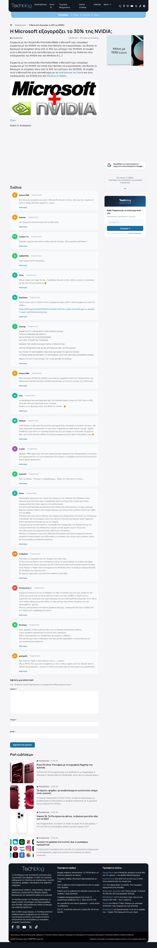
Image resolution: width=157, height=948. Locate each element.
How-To (52, 6)
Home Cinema (82, 6)
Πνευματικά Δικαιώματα (95, 935)
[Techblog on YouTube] (132, 6)
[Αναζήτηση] (120, 6)
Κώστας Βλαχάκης (91, 38)
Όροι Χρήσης (15, 935)
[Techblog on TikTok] (140, 6)
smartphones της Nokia (71, 72)
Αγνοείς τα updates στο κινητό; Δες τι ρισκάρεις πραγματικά (62, 843)
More (106, 4)
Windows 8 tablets (56, 76)
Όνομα (13, 720)
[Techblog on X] (136, 6)
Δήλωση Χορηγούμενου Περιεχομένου (72, 935)
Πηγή (13, 120)
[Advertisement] (54, 155)
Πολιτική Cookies (51, 935)
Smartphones (40, 4)
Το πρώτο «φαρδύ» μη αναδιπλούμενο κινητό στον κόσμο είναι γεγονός (67, 792)
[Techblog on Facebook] (124, 6)
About (25, 939)
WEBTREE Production (36, 939)
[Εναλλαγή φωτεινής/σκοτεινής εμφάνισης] (144, 5)
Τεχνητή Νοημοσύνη (64, 6)
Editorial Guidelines (127, 935)
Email (12, 732)
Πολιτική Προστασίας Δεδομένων (32, 935)
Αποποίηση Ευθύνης (112, 935)
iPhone (76, 15)
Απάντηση (23, 207)
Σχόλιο (13, 689)
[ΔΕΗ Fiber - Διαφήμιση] (125, 50)
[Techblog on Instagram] (128, 6)
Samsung (86, 15)
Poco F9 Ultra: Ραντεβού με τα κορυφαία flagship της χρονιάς (65, 766)
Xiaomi (96, 15)
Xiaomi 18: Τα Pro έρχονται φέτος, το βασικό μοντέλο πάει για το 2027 (67, 817)
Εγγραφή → (125, 228)
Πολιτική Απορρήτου (134, 233)
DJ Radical (23, 554)
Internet (97, 4)
